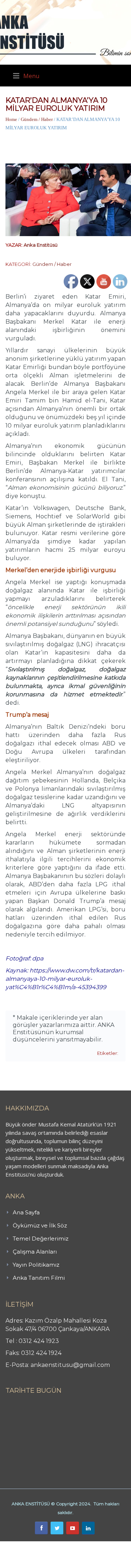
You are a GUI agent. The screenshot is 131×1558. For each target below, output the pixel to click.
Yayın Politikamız (36, 1264)
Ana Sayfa (26, 1212)
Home (11, 119)
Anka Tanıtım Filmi (39, 1277)
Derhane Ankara (75, 1545)
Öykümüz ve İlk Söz (40, 1225)
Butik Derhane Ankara (26, 1545)
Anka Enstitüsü (40, 245)
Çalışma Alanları (35, 1251)
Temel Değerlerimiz (40, 1238)
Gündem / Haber (37, 119)
